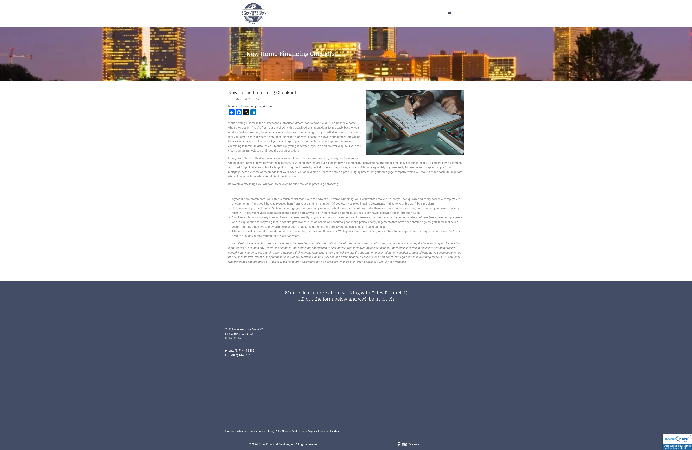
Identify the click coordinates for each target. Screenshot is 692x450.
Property (256, 106)
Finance (267, 106)
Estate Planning (240, 106)
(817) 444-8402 (244, 350)
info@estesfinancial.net (240, 346)
